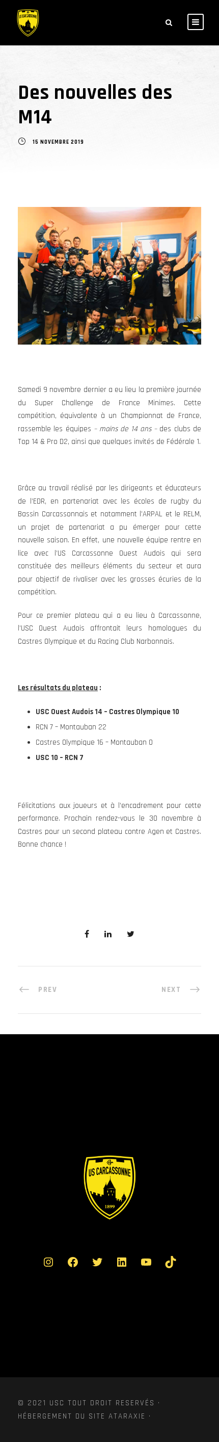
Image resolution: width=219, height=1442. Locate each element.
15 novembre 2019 (58, 142)
